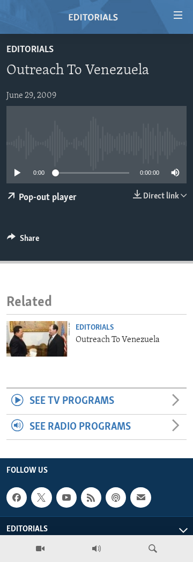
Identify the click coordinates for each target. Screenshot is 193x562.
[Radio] (96, 548)
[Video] (40, 548)
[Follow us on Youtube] (66, 497)
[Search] (153, 548)
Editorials (30, 50)
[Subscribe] (140, 497)
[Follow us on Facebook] (16, 497)
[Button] (23, 241)
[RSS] (91, 497)
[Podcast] (116, 497)
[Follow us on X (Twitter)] (41, 497)
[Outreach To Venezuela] (38, 339)
